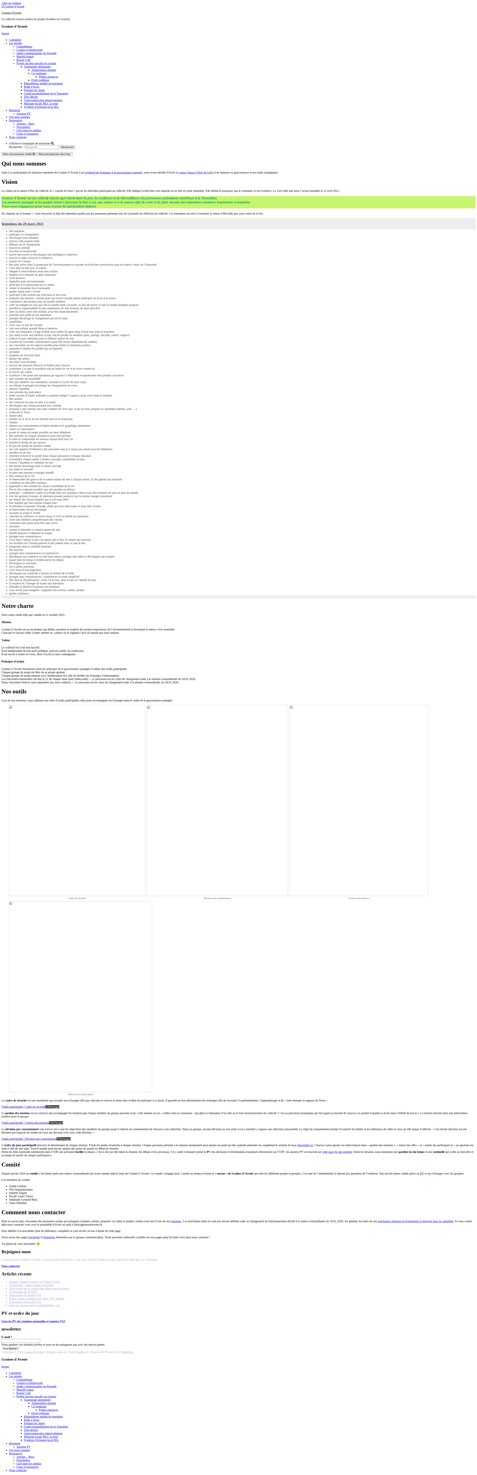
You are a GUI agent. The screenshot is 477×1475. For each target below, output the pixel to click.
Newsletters (23, 127)
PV (422, 1173)
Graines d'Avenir (11, 12)
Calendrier (15, 39)
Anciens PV (23, 113)
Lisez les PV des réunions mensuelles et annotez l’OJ (33, 1321)
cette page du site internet (337, 1151)
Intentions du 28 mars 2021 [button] (23, 224)
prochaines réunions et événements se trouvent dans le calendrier (415, 1221)
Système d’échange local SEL (41, 106)
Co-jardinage (39, 73)
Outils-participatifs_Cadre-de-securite (23, 1106)
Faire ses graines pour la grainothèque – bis (34, 1305)
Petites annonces (48, 76)
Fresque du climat (34, 90)
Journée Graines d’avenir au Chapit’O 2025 (34, 1281)
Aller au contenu (11, 3)
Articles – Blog (25, 123)
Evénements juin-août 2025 (25, 1302)
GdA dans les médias (28, 130)
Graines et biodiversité (29, 49)
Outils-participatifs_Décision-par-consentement (29, 1138)
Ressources (15, 120)
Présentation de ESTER (23, 1291)
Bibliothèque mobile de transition (43, 83)
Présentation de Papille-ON (25, 1295)
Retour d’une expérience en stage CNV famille (36, 1298)
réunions (176, 1221)
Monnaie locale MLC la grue (41, 103)
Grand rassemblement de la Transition (46, 93)
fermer (5, 33)
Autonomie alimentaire (37, 66)
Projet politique (40, 80)
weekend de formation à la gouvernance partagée (113, 172)
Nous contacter (18, 137)
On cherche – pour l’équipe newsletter (31, 1285)
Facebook (34, 1237)
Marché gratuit (25, 56)
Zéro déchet (31, 96)
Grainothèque (24, 46)
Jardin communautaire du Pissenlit (36, 53)
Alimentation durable (43, 70)
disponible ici (305, 1145)
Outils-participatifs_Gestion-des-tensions (25, 1122)
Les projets (15, 43)
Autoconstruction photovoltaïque (43, 100)
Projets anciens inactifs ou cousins (36, 63)
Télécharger (52, 1106)
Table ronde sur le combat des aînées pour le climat (39, 1288)
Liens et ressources (27, 133)
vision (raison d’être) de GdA (196, 172)
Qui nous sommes (19, 117)
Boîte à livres (31, 86)
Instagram (49, 1237)
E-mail (6, 1337)
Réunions (14, 110)
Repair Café (23, 60)
